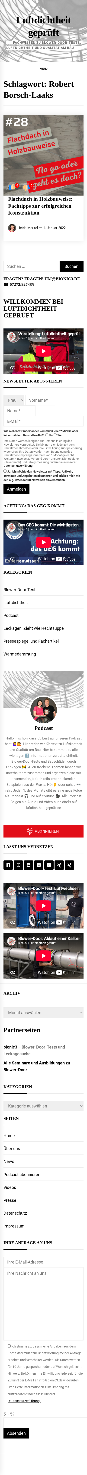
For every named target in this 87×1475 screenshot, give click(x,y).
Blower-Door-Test (19, 589)
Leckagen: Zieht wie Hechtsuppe (33, 628)
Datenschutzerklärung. (18, 465)
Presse (9, 1200)
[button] (43, 68)
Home (9, 1135)
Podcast (11, 615)
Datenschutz (15, 1213)
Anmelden (16, 489)
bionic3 (10, 1047)
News (8, 1161)
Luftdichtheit (15, 602)
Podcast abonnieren (21, 1174)
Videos (9, 1187)
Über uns (11, 1148)
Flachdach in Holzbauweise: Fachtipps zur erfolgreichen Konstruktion (40, 206)
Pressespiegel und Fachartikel (31, 641)
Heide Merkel (27, 228)
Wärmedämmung (19, 654)
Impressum (14, 1226)
